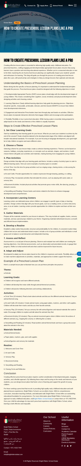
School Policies (49, 429)
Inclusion (65, 426)
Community (47, 424)
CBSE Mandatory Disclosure (68, 439)
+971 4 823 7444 (16, 448)
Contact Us (66, 429)
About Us (46, 421)
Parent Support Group (67, 435)
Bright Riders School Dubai (42, 399)
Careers (46, 426)
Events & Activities (68, 442)
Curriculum (47, 431)
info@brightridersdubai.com (13, 454)
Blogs (64, 424)
